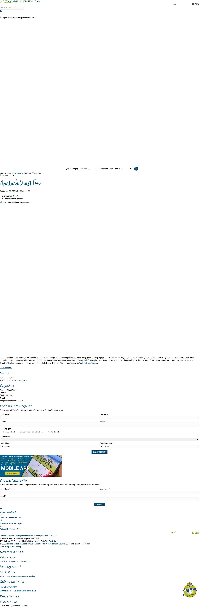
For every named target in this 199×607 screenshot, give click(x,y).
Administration (27, 536)
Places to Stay (138, 14)
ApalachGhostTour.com (88, 363)
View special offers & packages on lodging (17, 576)
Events (21, 173)
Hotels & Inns (38, 432)
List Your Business (49, 536)
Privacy (87, 544)
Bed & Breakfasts (9, 432)
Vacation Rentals (53, 432)
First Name (5, 414)
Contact (3, 536)
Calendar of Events (176, 14)
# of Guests (6, 436)
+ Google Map (22, 380)
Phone (102, 422)
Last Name (105, 414)
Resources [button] (192, 14)
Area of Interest (106, 169)
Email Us (52, 541)
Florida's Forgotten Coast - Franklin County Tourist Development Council (35, 544)
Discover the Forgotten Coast (115, 14)
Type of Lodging (71, 169)
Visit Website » (6, 368)
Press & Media (14, 536)
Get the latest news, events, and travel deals (18, 591)
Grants (37, 536)
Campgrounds (25, 432)
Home (13, 173)
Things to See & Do (157, 14)
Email (3, 422)
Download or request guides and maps (16, 561)
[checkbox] (2, 432)
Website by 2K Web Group (10, 546)
